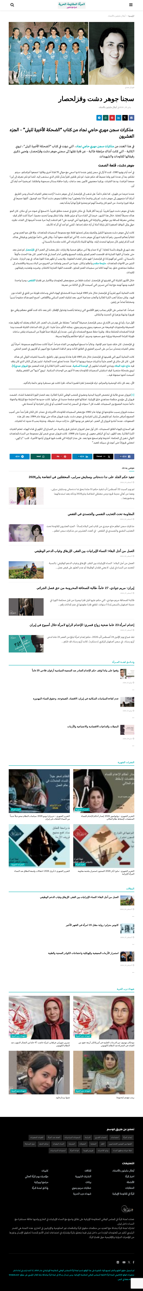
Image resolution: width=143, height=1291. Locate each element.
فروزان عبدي (21, 366)
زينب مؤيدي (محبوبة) (125, 1097)
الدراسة (88, 1137)
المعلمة (93, 1144)
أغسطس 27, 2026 (126, 593)
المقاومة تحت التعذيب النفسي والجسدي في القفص (101, 514)
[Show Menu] (131, 5)
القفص (31, 280)
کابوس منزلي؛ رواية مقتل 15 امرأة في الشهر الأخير (92, 925)
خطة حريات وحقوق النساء (122, 1151)
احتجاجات (115, 1137)
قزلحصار (30, 250)
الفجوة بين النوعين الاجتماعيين (120, 1144)
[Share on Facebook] (131, 118)
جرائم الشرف (43, 1144)
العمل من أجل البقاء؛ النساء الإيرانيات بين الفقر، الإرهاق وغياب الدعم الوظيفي (84, 551)
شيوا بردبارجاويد (63, 1097)
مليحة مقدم (99, 263)
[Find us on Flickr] (118, 1262)
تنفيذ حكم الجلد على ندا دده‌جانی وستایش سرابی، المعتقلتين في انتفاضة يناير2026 (81, 477)
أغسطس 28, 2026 (126, 519)
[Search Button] (12, 5)
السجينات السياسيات (72, 1137)
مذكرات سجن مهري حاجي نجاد (95, 146)
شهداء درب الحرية (83, 1036)
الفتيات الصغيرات (36, 1137)
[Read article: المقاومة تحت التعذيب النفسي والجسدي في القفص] (26, 533)
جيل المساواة (30, 1144)
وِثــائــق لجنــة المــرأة (40, 1188)
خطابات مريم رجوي (81, 1188)
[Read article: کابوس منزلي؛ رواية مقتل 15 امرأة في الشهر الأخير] (127, 928)
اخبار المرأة (16, 809)
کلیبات (45, 1171)
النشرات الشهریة (82, 809)
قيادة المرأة (74, 1151)
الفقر (102, 1144)
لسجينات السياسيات (58, 1151)
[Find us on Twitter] (129, 1262)
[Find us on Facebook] (133, 1262)
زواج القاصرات (103, 1151)
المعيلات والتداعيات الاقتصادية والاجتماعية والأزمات (93, 726)
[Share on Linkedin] (118, 118)
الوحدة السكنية (80, 366)
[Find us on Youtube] (124, 1262)
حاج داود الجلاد (122, 366)
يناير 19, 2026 (125, 107)
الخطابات (129, 1188)
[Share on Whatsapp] (105, 118)
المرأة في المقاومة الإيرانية (123, 1194)
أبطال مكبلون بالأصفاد (117, 16)
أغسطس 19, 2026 (126, 965)
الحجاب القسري (101, 1137)
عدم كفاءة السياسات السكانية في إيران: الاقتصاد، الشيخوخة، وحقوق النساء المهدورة (76, 698)
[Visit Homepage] (72, 5)
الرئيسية (131, 16)
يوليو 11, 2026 (127, 683)
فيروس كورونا (88, 1151)
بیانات (88, 1182)
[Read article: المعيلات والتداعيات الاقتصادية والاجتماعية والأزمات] (127, 730)
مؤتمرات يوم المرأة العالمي (36, 1176)
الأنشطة (130, 1182)
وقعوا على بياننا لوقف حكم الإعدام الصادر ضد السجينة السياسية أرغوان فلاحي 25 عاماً (75, 670)
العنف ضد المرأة (54, 1137)
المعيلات (83, 1144)
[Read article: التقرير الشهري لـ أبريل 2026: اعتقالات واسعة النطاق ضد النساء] (39, 846)
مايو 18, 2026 (127, 739)
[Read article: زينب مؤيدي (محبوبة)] (103, 1072)
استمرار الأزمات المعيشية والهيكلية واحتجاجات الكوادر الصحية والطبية (83, 953)
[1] (132, 395)
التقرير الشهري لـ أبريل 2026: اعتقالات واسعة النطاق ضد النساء (42, 871)
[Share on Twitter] (125, 118)
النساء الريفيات (58, 1144)
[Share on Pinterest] (112, 118)
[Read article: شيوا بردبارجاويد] (39, 1072)
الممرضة (72, 1144)
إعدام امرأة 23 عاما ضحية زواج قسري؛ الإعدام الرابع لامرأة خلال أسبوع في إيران (82, 625)
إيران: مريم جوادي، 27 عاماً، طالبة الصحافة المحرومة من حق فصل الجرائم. (85, 588)
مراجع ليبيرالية (41, 1182)
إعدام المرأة (127, 1137)
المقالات (88, 1171)
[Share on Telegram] (99, 118)
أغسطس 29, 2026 (126, 482)
